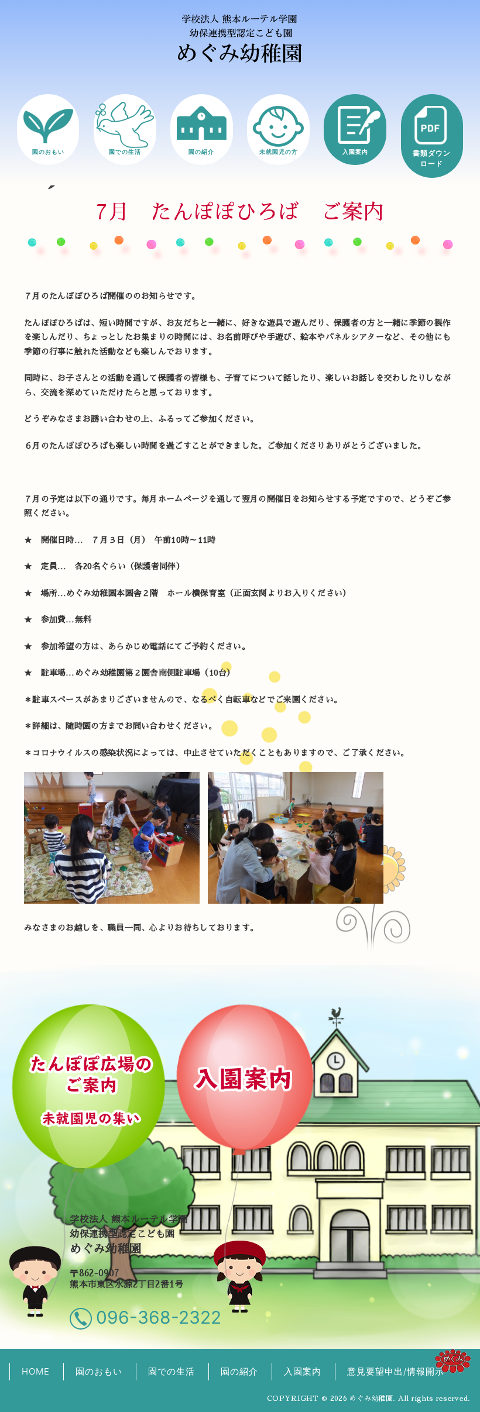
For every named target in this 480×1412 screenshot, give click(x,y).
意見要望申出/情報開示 (395, 1371)
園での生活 (125, 152)
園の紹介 (201, 152)
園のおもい (48, 152)
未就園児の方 (278, 152)
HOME (36, 1371)
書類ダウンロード (432, 158)
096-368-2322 (158, 1317)
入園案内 (355, 152)
